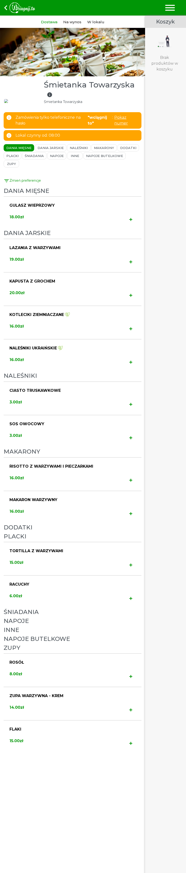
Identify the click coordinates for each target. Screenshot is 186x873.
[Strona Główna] (49, 8)
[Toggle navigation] (170, 7)
